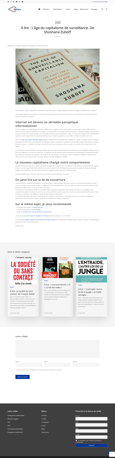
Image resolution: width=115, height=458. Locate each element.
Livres (43, 425)
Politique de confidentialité (16, 415)
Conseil (44, 419)
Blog (43, 429)
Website (75, 361)
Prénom (77, 416)
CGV (9, 422)
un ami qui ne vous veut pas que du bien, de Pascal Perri (36, 212)
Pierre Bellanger (36, 209)
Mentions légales (13, 419)
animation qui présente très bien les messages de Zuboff (39, 220)
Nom (76, 422)
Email (46, 361)
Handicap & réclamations (15, 429)
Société (77, 434)
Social (58, 22)
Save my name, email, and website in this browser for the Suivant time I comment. (39, 370)
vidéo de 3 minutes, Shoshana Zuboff (32, 140)
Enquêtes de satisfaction (15, 432)
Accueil (9, 46)
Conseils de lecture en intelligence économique (36, 216)
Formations (45, 422)
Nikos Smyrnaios (38, 207)
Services (44, 415)
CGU (9, 425)
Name (17, 361)
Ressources (45, 432)
